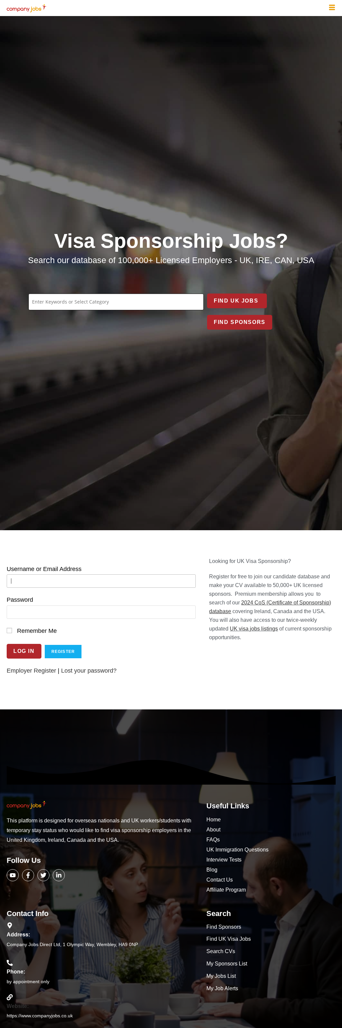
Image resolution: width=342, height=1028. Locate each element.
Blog (211, 870)
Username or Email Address (44, 569)
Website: (18, 1006)
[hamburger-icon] (332, 8)
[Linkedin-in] (59, 875)
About (213, 829)
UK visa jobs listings (254, 629)
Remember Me (37, 630)
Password (20, 599)
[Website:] (10, 997)
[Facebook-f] (28, 875)
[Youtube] (13, 875)
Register (63, 651)
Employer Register (31, 670)
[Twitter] (43, 875)
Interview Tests (223, 860)
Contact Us (219, 880)
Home (213, 819)
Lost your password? (89, 670)
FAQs (213, 839)
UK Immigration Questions (237, 849)
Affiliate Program (226, 890)
